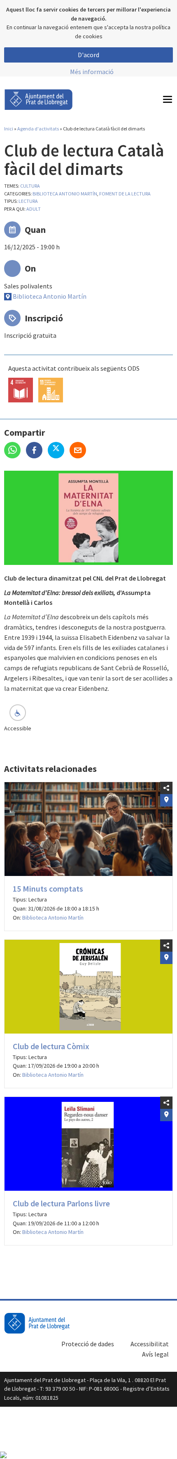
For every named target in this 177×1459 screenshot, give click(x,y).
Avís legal (155, 1354)
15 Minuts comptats (48, 888)
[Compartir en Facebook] (37, 451)
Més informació (92, 71)
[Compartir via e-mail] (80, 451)
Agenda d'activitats (38, 128)
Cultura (30, 186)
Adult (33, 209)
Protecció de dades (87, 1344)
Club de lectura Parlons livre (61, 1203)
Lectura (28, 201)
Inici (8, 128)
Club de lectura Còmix (51, 1046)
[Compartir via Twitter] (59, 451)
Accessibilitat (149, 1344)
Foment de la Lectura (125, 194)
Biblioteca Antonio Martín (65, 194)
